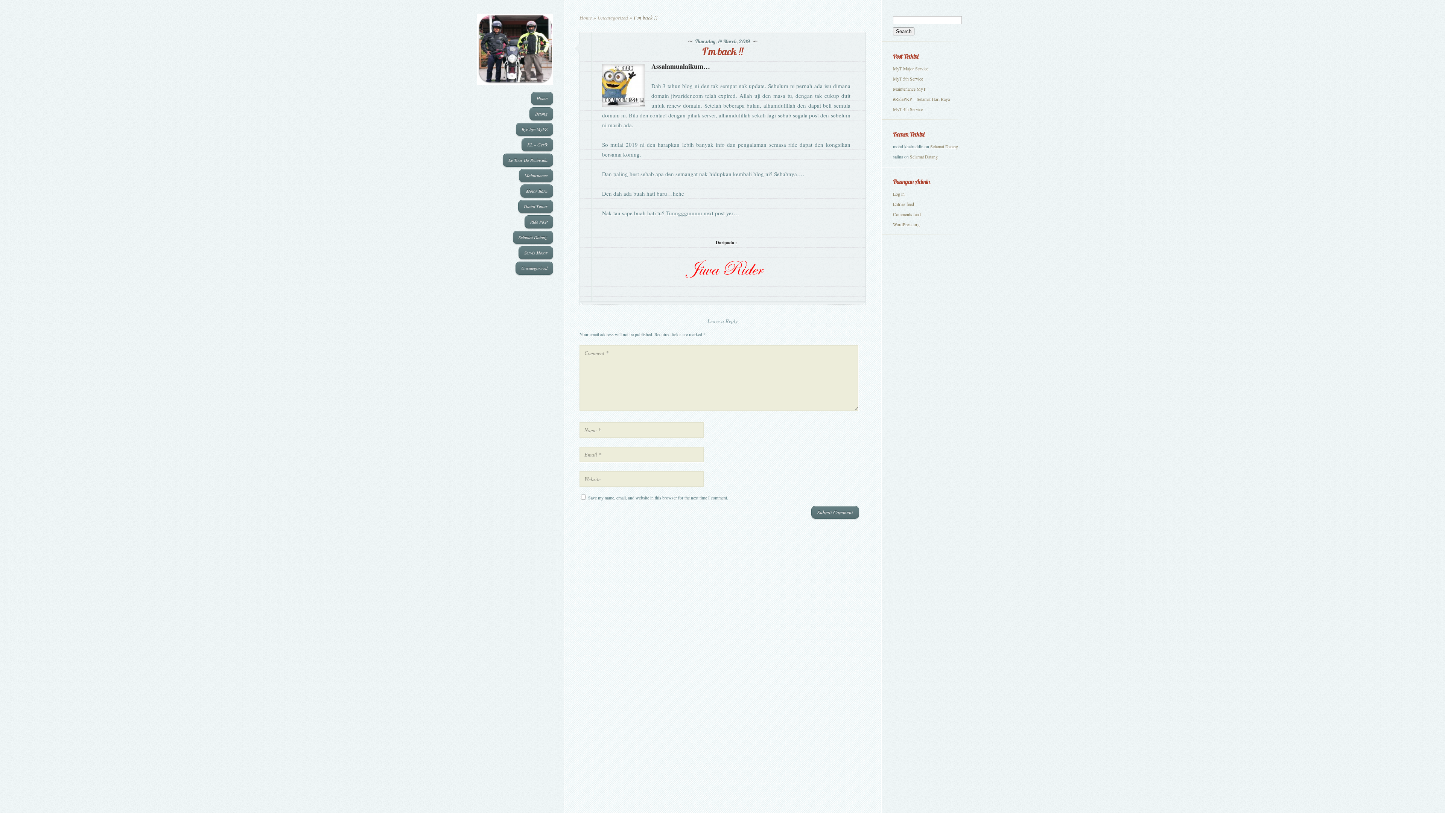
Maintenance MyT (909, 89)
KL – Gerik (537, 145)
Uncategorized (534, 268)
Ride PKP (539, 222)
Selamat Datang (533, 237)
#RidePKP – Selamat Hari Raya (921, 99)
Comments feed (907, 214)
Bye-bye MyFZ (535, 129)
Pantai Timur (536, 206)
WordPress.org (906, 224)
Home (542, 98)
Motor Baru (537, 191)
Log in (899, 194)
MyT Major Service (910, 68)
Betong (541, 114)
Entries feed (903, 204)
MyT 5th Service (908, 79)
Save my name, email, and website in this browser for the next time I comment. (658, 498)
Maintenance (536, 175)
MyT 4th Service (908, 109)
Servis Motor (536, 253)
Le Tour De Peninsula (528, 160)
